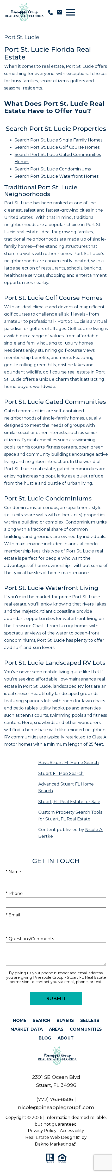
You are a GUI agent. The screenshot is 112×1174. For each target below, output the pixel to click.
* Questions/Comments (30, 938)
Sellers (89, 1020)
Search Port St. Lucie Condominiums (53, 169)
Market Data (26, 1029)
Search (41, 1020)
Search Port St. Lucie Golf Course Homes (57, 147)
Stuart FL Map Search (61, 773)
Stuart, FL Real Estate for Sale (69, 801)
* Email (13, 915)
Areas (56, 1029)
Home (19, 1020)
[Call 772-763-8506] (50, 12)
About (66, 1038)
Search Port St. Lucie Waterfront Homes (56, 176)
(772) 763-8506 (54, 1099)
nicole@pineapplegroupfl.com (56, 1107)
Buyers (65, 1020)
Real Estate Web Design (50, 1137)
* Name (13, 871)
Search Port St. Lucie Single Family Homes (58, 140)
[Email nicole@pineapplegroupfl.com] (59, 12)
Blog (45, 1038)
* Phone (14, 893)
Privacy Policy (42, 1130)
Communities (86, 1029)
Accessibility (72, 1130)
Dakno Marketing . (55, 1144)
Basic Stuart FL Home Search (68, 762)
